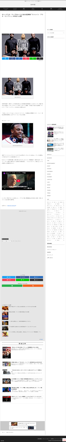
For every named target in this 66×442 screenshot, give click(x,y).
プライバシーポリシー (51, 249)
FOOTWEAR (49, 171)
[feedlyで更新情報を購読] (12, 286)
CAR (48, 160)
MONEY (49, 184)
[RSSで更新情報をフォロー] (33, 286)
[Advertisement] (22, 25)
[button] (63, 32)
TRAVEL (49, 190)
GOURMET (49, 176)
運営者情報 (49, 246)
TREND (48, 193)
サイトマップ (50, 254)
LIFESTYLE (49, 179)
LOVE (48, 182)
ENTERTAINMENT (51, 163)
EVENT (48, 166)
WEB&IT (49, 195)
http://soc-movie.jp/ (11, 205)
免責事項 (49, 252)
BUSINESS (49, 157)
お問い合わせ (50, 257)
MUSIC (48, 187)
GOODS (49, 174)
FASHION (49, 168)
